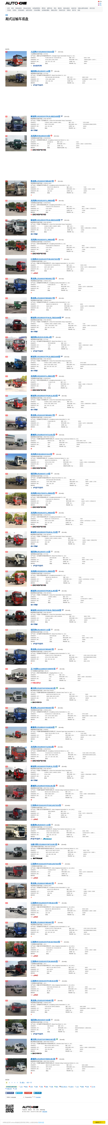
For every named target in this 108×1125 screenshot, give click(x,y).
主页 (8, 8)
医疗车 (74, 10)
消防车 (69, 10)
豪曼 (82, 1086)
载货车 (60, 8)
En (100, 3)
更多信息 (41, 1122)
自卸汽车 (73, 8)
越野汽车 (49, 8)
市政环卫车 (62, 10)
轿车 (12, 8)
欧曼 (51, 1086)
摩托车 (44, 8)
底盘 (79, 10)
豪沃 (57, 1086)
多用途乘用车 (36, 8)
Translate (38, 1097)
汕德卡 (72, 1086)
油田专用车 (29, 10)
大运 (77, 1086)
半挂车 (9, 10)
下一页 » (22, 1082)
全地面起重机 (45, 10)
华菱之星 (9, 1088)
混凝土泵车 (54, 10)
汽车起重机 (37, 10)
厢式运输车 (66, 8)
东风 (31, 1086)
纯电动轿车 (18, 8)
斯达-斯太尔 (64, 1086)
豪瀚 (46, 1086)
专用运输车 (21, 10)
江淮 (21, 1086)
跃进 (87, 1086)
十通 (15, 1088)
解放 (26, 1086)
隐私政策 (44, 1111)
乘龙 (41, 1086)
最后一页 (29, 1082)
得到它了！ (99, 1122)
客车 (55, 8)
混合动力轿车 (27, 8)
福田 (36, 1086)
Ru (100, 5)
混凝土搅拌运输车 (83, 8)
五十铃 (93, 1086)
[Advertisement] (54, 34)
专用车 (14, 10)
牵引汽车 (92, 8)
